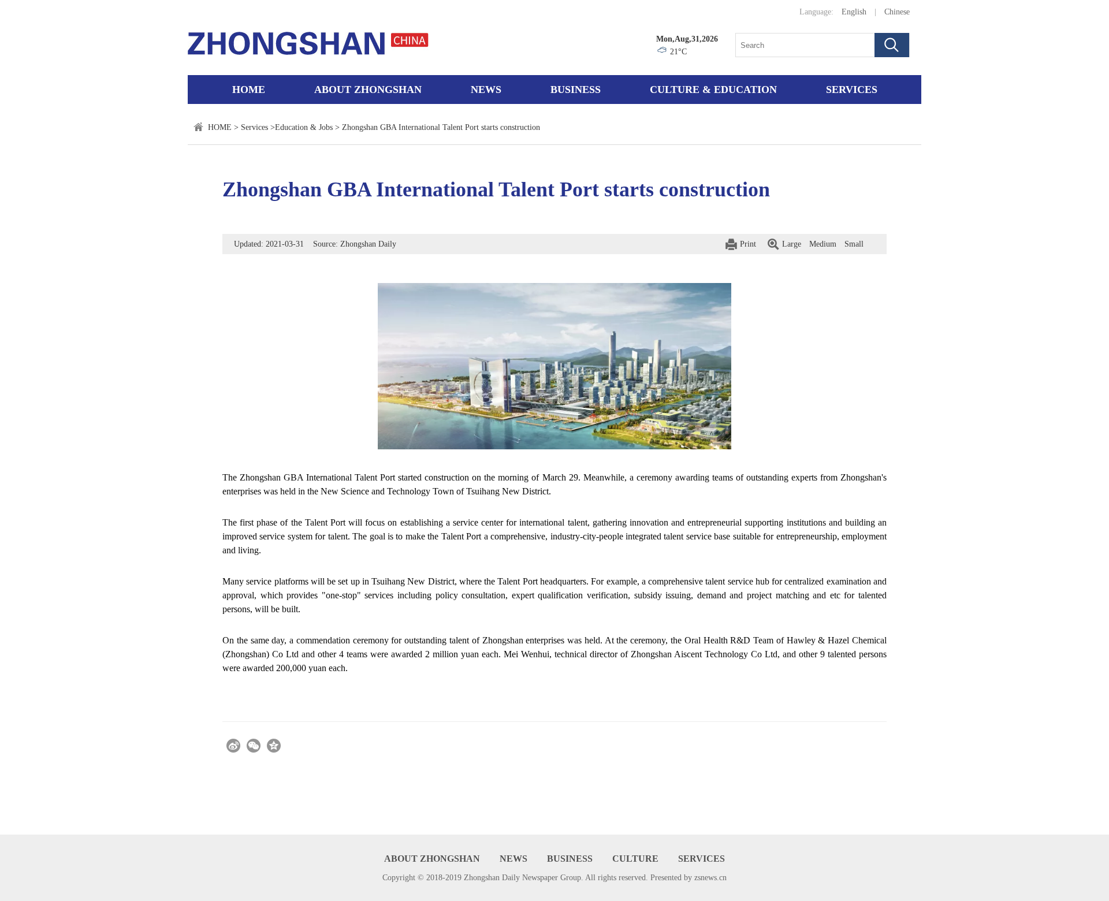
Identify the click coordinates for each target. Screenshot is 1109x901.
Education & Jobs (304, 127)
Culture (635, 858)
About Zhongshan (368, 89)
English (854, 12)
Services (851, 89)
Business (575, 89)
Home (248, 89)
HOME (220, 127)
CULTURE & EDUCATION (713, 89)
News (486, 89)
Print (748, 244)
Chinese (897, 12)
